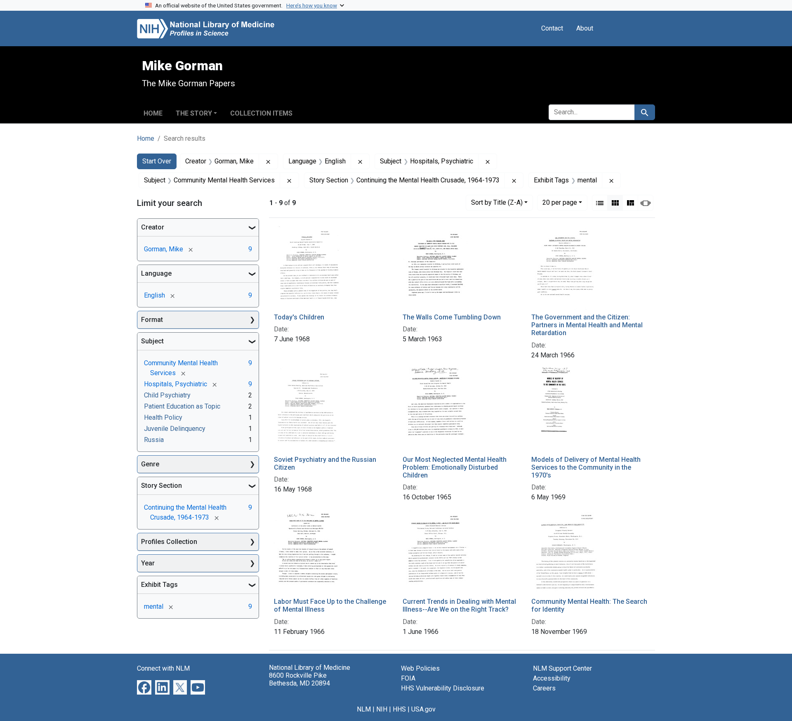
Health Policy (163, 417)
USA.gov (423, 709)
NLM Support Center (562, 668)
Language (156, 273)
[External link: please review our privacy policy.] (144, 686)
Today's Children (299, 317)
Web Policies (420, 668)
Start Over (156, 161)
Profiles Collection (169, 542)
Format (152, 320)
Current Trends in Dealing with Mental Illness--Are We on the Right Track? (459, 605)
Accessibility (551, 678)
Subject (152, 341)
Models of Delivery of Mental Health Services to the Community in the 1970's (586, 467)
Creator (152, 227)
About (584, 28)
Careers (544, 688)
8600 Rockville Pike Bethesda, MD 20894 (299, 679)
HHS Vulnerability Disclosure (442, 688)
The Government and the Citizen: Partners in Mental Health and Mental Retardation (587, 325)
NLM (364, 709)
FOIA (408, 678)
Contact (552, 28)
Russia (154, 440)
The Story (194, 113)
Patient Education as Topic (182, 406)
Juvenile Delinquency (174, 429)
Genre (150, 464)
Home (153, 113)
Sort (497, 202)
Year (148, 563)
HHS (399, 709)
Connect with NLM (163, 668)
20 (559, 202)
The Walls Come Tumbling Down (452, 317)
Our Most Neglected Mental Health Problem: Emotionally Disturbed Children (455, 467)
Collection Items (261, 113)
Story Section (161, 485)
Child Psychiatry (167, 395)
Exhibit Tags (159, 585)
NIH (381, 709)
